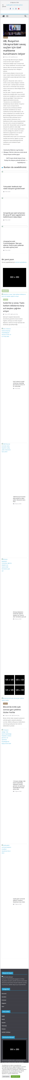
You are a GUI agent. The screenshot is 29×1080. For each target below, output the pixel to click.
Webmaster (15, 57)
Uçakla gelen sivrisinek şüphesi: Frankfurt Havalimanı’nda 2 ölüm (14, 5)
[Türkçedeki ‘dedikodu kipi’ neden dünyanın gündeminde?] (14, 172)
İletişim (4, 1029)
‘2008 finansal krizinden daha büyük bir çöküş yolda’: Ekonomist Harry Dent (19, 499)
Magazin (4, 1003)
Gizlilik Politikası (6, 1032)
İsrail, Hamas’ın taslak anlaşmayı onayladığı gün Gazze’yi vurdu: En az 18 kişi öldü (19, 384)
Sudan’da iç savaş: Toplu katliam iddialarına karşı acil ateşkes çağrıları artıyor (13, 307)
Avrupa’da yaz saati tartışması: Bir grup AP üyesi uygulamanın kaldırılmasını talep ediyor (14, 215)
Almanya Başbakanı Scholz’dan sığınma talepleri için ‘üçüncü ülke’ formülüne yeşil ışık (19, 614)
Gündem (5, 37)
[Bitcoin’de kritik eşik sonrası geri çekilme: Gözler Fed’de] (14, 699)
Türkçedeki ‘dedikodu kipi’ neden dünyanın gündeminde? (14, 188)
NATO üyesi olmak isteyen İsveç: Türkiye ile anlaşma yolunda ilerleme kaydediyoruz (14, 160)
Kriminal (4, 1000)
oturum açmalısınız (20, 262)
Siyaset (3, 1022)
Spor (3, 1006)
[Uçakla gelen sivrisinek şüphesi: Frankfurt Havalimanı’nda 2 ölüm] (7, 901)
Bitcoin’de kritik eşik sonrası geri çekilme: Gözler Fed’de (12, 710)
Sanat (3, 1019)
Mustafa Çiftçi (15, 314)
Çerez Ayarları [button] (6, 1076)
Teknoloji (4, 1025)
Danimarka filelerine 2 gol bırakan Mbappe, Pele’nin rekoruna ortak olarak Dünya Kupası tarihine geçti (15, 152)
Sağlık (3, 1016)
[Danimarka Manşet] (3, 16)
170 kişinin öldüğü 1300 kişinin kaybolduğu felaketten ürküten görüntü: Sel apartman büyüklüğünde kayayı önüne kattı (19, 785)
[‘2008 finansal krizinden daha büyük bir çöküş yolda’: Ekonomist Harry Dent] (7, 500)
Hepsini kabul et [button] (15, 1076)
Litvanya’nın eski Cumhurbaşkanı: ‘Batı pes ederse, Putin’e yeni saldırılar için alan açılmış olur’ (13, 244)
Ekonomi (5, 299)
